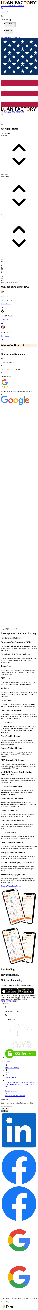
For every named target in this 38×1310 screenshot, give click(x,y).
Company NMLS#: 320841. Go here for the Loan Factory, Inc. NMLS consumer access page (20, 1084)
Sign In (3, 37)
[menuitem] (10, 24)
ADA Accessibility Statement (15, 1096)
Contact (7, 1072)
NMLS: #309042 (11, 1077)
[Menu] (2, 114)
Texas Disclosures (11, 1091)
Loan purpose (5, 133)
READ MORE (6, 1001)
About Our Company (12, 1068)
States (3, 215)
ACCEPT (14, 1001)
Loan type (4, 174)
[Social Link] (19, 1148)
